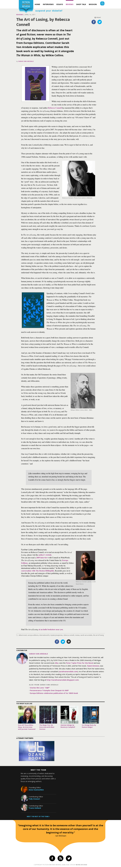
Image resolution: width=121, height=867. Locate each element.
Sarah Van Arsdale (26, 61)
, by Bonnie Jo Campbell (68, 726)
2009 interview (42, 557)
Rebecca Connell (55, 107)
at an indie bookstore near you (51, 629)
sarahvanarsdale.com (68, 671)
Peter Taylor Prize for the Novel (79, 663)
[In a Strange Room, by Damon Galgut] (91, 715)
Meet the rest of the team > (38, 817)
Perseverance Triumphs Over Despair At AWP (49, 690)
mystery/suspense (56, 635)
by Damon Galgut (89, 726)
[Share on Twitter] (99, 22)
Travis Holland (35, 808)
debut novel (23, 635)
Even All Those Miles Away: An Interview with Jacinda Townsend (26, 727)
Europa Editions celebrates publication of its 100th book (54, 693)
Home (37, 4)
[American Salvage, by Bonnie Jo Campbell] (69, 715)
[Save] (69, 641)
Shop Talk (81, 4)
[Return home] (26, 7)
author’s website (45, 554)
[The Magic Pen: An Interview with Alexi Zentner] (48, 715)
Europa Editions (33, 635)
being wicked (81, 865)
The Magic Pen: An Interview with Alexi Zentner (46, 727)
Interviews (48, 4)
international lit (44, 635)
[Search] (102, 3)
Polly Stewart (34, 799)
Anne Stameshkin (36, 790)
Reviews (69, 4)
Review (77, 635)
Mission (93, 4)
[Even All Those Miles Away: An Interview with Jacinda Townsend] (27, 715)
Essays (59, 4)
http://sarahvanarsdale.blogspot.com (62, 680)
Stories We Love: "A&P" (40, 688)
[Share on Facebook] (93, 22)
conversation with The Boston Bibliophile (37, 570)
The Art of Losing (98, 635)
